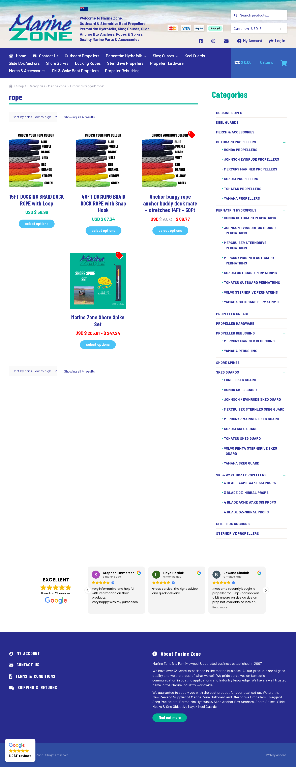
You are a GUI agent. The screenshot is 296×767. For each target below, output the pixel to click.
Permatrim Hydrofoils (124, 55)
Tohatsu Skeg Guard (242, 438)
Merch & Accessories (27, 70)
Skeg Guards (163, 55)
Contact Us (48, 55)
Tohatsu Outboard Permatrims (252, 282)
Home (20, 55)
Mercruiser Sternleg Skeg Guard (254, 409)
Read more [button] (220, 607)
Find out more (169, 717)
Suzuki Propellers (241, 179)
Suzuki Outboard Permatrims (250, 272)
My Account (252, 40)
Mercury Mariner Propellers (250, 169)
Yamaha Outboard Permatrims (251, 302)
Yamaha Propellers (242, 198)
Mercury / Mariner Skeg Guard (251, 419)
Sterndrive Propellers (125, 63)
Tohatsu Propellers (242, 188)
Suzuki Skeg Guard (241, 428)
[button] (266, 590)
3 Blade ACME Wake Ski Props (250, 482)
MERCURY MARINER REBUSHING (249, 341)
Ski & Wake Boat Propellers (75, 70)
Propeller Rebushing (122, 70)
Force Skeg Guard (240, 380)
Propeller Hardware (167, 63)
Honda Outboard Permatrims (250, 218)
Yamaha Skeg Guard (241, 463)
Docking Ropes (88, 63)
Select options (37, 223)
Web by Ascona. (276, 755)
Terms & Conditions (35, 676)
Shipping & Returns (37, 687)
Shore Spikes (57, 63)
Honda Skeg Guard (240, 389)
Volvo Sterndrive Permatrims (251, 292)
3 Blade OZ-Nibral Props (246, 492)
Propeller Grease (232, 314)
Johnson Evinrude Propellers (251, 159)
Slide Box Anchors (24, 63)
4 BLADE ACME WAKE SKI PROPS (250, 502)
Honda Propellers (240, 149)
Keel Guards (194, 55)
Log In (280, 40)
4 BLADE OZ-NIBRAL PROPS (246, 512)
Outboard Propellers (82, 55)
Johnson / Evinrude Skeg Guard (252, 399)
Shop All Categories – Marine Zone (41, 86)
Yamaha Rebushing (240, 350)
